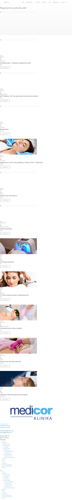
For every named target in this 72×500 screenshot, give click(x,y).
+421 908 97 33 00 (5, 425)
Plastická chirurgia (7, 444)
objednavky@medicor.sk (6, 431)
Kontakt (3, 467)
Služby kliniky (4, 442)
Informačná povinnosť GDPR (7, 466)
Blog (4, 461)
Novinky (3, 460)
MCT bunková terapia (8, 454)
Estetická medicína (7, 445)
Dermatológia (6, 447)
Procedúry (4, 458)
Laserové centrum (7, 448)
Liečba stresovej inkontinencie (10, 457)
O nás (3, 441)
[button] (5, 67)
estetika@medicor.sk (6, 432)
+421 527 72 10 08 (5, 427)
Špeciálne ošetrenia (7, 449)
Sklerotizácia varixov (8, 455)
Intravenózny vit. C (8, 452)
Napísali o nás (4, 463)
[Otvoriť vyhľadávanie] (67, 2)
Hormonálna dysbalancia (9, 451)
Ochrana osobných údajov (6, 464)
